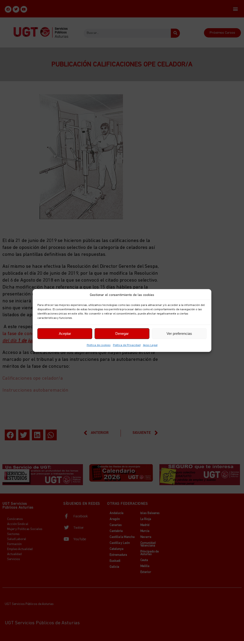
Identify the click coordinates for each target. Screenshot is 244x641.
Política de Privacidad (127, 345)
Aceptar (65, 333)
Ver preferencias (179, 333)
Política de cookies (99, 345)
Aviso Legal (150, 345)
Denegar (122, 333)
